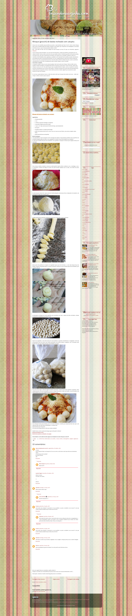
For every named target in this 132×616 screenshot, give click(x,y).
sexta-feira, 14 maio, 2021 (44, 545)
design (83, 192)
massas (57, 438)
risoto (83, 225)
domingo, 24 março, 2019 (45, 537)
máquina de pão (85, 210)
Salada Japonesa (91, 282)
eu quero (84, 199)
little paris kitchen (85, 205)
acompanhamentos (86, 171)
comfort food (41, 438)
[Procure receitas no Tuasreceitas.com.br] (91, 314)
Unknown (38, 487)
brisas (83, 182)
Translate (91, 103)
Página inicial (56, 579)
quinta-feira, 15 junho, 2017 (44, 506)
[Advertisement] (92, 46)
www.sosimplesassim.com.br (42, 448)
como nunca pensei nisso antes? (88, 189)
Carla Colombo (42, 496)
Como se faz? (84, 169)
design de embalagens (86, 194)
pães (83, 215)
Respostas (39, 461)
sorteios (83, 233)
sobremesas (84, 230)
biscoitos (84, 176)
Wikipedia (34, 50)
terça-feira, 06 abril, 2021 (50, 463)
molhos (61, 438)
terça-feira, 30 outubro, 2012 (48, 473)
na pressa (84, 212)
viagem (83, 238)
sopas (83, 232)
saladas (83, 227)
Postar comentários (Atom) (41, 582)
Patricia (37, 545)
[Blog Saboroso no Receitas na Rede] (91, 315)
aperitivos (84, 172)
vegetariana (76, 438)
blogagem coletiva (85, 177)
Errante (37, 506)
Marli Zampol (42, 463)
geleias (83, 200)
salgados (71, 438)
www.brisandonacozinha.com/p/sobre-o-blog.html (68, 602)
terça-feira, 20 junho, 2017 (49, 516)
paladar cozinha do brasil (87, 214)
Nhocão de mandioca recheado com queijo (41, 434)
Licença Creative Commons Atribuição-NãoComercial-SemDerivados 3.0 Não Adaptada (72, 599)
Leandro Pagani (39, 473)
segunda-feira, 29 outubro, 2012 (54, 448)
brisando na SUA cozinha (87, 181)
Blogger (73, 605)
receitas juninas (85, 220)
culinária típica (47, 438)
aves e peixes (84, 174)
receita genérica (66, 438)
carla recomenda (85, 184)
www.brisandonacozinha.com (48, 600)
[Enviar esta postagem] (33, 440)
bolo (83, 179)
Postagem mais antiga (73, 579)
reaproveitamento (85, 217)
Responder (38, 458)
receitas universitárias (86, 222)
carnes (83, 186)
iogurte (83, 202)
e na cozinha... (53, 438)
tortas (83, 235)
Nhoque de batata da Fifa (37, 432)
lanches (83, 204)
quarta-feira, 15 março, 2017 (52, 496)
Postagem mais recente (38, 579)
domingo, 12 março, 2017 (45, 487)
